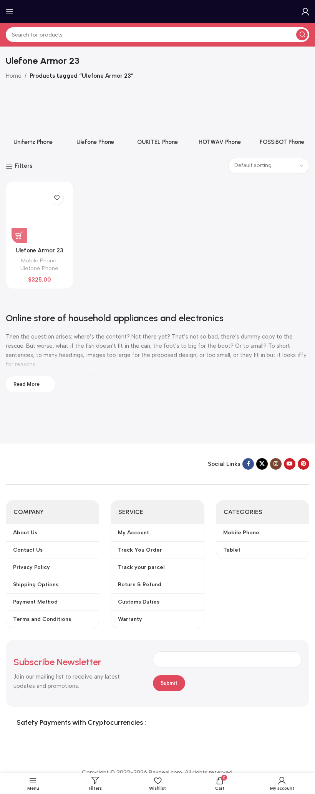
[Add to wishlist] (56, 198)
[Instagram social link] (276, 464)
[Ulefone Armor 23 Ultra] (39, 215)
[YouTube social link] (289, 464)
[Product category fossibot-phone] (282, 119)
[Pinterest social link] (303, 464)
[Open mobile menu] (9, 11)
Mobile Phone (38, 260)
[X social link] (262, 464)
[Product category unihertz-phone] (33, 119)
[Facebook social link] (248, 464)
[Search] (302, 34)
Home (14, 75)
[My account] (305, 11)
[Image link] (54, 463)
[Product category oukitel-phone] (157, 119)
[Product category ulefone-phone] (95, 119)
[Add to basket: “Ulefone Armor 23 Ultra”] (19, 235)
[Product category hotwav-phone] (219, 119)
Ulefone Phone (39, 268)
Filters (23, 166)
